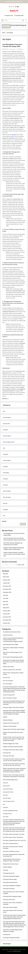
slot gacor (5, 429)
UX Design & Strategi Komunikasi (11, 937)
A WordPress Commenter (9, 564)
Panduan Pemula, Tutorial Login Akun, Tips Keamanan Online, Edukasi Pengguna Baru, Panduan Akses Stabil (13, 738)
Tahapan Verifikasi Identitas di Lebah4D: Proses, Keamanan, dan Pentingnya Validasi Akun (14, 554)
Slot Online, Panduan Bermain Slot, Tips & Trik (14, 840)
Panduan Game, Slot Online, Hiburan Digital (13, 729)
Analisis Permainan (8, 635)
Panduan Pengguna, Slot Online (10, 743)
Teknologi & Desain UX (8, 873)
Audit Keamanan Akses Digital (10, 644)
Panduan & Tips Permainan (9, 726)
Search (4, 521)
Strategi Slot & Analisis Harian (10, 864)
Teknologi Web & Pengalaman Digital (12, 896)
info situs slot (6, 677)
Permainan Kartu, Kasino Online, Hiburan (13, 749)
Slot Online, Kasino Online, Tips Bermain (13, 837)
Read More (4, 398)
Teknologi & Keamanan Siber (10, 882)
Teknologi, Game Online (9, 899)
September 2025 (7, 592)
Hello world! (21, 564)
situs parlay (6, 472)
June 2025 (5, 598)
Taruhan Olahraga (7, 867)
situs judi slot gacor (8, 789)
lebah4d (5, 717)
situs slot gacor (7, 417)
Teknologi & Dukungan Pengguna (11, 876)
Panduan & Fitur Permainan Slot (11, 723)
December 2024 (7, 617)
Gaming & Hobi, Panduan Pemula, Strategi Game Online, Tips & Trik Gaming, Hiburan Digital (13, 662)
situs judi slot (6, 785)
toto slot (5, 503)
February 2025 (6, 610)
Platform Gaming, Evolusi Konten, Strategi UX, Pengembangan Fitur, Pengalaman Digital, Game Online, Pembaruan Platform (14, 770)
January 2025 (6, 614)
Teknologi (5, 870)
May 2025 (5, 601)
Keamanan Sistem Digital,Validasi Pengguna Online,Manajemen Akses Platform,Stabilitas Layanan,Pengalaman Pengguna (14, 712)
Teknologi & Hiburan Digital (10, 879)
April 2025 (5, 604)
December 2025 (7, 586)
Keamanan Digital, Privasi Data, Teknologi (13, 707)
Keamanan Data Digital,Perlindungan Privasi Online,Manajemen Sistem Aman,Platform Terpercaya (14, 702)
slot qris (14, 134)
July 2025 (5, 595)
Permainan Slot (7, 753)
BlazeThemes (17, 951)
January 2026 (6, 583)
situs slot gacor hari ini (9, 442)
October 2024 (6, 623)
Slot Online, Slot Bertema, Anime (11, 851)
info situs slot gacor (8, 680)
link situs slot (6, 423)
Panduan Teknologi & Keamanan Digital (13, 746)
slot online (5, 816)
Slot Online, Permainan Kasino (10, 843)
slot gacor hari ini (7, 813)
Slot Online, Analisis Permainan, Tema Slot (13, 834)
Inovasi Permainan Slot (9, 695)
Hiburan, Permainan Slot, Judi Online (12, 669)
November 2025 (7, 589)
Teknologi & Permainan (9, 888)
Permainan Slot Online (8, 756)
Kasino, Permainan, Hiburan (10, 698)
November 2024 (7, 620)
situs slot (5, 795)
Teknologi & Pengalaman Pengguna (12, 885)
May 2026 (5, 573)
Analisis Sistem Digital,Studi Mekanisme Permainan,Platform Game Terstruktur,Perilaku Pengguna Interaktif (13, 639)
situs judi (5, 782)
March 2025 (6, 607)
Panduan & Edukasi (8, 720)
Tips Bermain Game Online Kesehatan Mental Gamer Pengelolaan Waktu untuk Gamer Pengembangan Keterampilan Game (14, 917)
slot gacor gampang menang (10, 810)
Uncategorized (6, 934)
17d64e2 (6, 49)
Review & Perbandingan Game (10, 779)
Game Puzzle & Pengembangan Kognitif (13, 657)
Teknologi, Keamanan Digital (10, 907)
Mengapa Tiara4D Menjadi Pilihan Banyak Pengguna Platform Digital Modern (13, 1)
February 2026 (6, 580)
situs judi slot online (8, 792)
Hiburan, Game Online (8, 666)
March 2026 (6, 577)
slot (4, 411)
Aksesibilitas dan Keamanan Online (12, 632)
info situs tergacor (7, 683)
